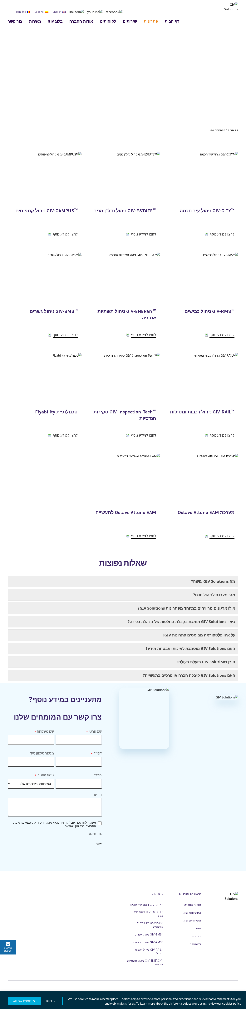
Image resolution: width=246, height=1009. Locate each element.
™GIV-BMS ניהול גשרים (54, 311)
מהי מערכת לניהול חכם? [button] (214, 594)
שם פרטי (95, 731)
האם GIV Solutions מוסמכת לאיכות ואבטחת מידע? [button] (190, 648)
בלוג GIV (55, 21)
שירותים (130, 21)
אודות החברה (81, 21)
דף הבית (172, 21)
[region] (123, 1000)
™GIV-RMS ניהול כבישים (209, 311)
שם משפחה (45, 731)
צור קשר (15, 21)
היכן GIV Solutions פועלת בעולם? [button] (205, 661)
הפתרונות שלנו (192, 912)
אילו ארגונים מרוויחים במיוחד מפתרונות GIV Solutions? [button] (186, 608)
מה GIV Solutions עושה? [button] (213, 581)
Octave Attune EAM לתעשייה (126, 512)
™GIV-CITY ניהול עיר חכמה (207, 210)
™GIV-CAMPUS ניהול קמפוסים (46, 210)
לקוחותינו (108, 21)
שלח (99, 844)
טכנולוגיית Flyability (56, 412)
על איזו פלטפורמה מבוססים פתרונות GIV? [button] (198, 635)
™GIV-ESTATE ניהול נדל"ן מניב (125, 210)
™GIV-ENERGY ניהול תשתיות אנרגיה (126, 315)
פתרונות (151, 21)
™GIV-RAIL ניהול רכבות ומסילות (202, 412)
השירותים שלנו (192, 920)
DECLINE (51, 1001)
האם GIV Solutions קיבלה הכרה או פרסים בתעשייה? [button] (189, 675)
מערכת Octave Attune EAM (206, 512)
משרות (35, 21)
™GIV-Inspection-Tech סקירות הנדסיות (124, 415)
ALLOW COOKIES (24, 1001)
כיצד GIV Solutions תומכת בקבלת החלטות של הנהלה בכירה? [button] (181, 621)
